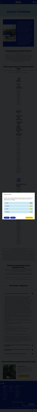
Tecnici (7, 203)
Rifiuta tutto (13, 217)
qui (14, 199)
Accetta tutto (7, 217)
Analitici (7, 208)
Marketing (7, 211)
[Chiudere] (32, 194)
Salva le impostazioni (29, 217)
